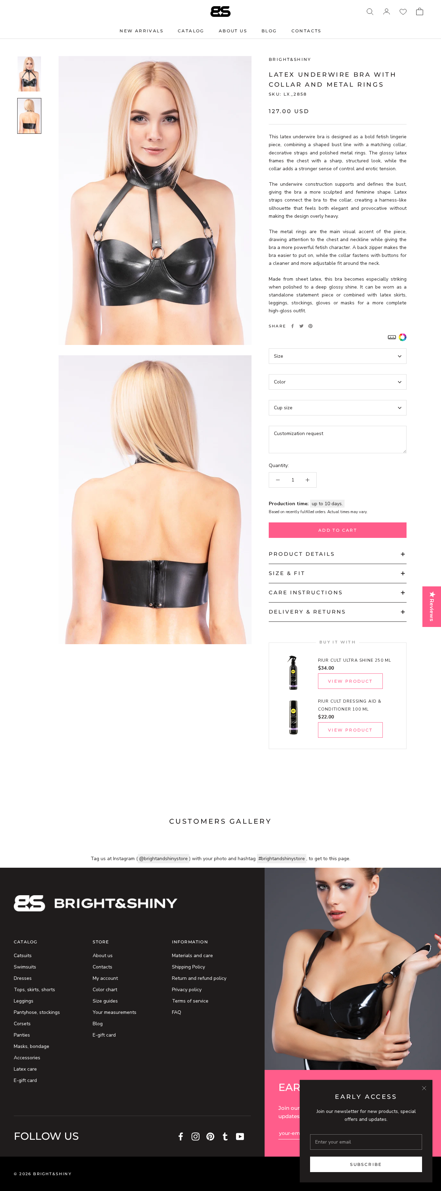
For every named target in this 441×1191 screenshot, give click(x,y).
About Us (233, 30)
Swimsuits (25, 967)
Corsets (22, 1023)
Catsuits (23, 955)
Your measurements (114, 1012)
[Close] (424, 1088)
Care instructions (306, 592)
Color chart (105, 989)
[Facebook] (292, 326)
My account (105, 978)
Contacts (306, 30)
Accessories (27, 1057)
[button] (392, 337)
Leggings (23, 1001)
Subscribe (366, 1164)
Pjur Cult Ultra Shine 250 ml (354, 660)
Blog (269, 30)
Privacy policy (187, 989)
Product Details (302, 554)
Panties (22, 1035)
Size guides (105, 1001)
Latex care (25, 1069)
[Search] (370, 12)
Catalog (191, 30)
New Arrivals (141, 30)
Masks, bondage (31, 1046)
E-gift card (25, 1080)
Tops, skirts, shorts (34, 989)
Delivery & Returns (307, 611)
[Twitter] (301, 326)
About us (103, 955)
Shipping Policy (188, 967)
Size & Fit (287, 573)
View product (350, 681)
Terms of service (190, 1001)
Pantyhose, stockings (37, 1012)
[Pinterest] (310, 326)
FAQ (176, 1012)
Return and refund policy (199, 978)
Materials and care (192, 955)
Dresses (23, 978)
